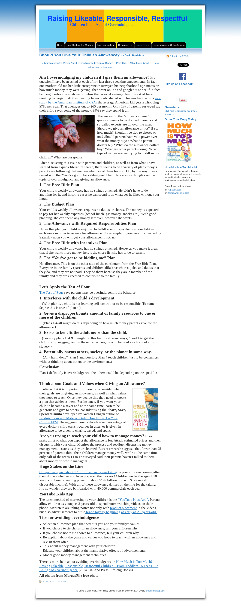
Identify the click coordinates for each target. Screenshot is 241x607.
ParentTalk (121, 63)
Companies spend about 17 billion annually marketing (78, 472)
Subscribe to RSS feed (180, 56)
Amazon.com (174, 189)
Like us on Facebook (179, 84)
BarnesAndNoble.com (178, 193)
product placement (123, 508)
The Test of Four (51, 292)
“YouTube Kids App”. (133, 499)
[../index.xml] (168, 56)
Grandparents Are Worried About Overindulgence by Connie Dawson (77, 63)
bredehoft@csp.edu (155, 591)
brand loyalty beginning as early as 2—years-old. (121, 512)
